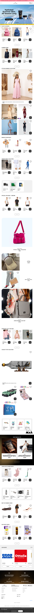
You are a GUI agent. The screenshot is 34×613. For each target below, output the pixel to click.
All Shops (3, 589)
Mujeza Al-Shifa (5, 536)
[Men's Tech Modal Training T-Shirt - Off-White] (27, 201)
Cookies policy (5, 609)
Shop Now (8, 566)
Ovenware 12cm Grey (21, 496)
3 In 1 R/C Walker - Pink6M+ (20, 427)
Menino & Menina (5, 38)
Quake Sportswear (14, 171)
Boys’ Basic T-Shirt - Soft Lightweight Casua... (25, 343)
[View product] (9, 39)
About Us (24, 589)
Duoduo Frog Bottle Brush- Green (25, 480)
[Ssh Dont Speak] (9, 408)
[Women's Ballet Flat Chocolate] (6, 509)
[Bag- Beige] (11, 262)
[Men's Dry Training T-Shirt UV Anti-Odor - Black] (17, 201)
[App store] (30, 585)
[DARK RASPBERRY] (20, 118)
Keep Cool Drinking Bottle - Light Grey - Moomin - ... (6, 496)
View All (31, 547)
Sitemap (3, 592)
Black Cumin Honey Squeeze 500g (15, 538)
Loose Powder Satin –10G (25, 151)
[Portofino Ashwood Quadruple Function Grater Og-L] (28, 492)
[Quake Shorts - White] (17, 165)
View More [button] (31, 600)
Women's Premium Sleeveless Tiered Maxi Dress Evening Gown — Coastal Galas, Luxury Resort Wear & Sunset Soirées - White (25, 456)
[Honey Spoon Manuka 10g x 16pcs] (27, 530)
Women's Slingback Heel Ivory (26, 517)
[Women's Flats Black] (17, 509)
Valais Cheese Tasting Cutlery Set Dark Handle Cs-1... (13, 496)
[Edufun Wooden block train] (6, 423)
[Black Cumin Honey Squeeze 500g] (17, 530)
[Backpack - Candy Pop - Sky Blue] (17, 32)
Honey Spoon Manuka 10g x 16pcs (25, 538)
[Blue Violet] (19, 118)
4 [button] (18, 22)
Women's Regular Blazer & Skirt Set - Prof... (5, 61)
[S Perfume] (21, 185)
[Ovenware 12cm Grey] (21, 492)
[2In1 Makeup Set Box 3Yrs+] (24, 393)
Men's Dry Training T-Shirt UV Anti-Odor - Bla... (15, 209)
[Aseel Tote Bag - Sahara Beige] (11, 279)
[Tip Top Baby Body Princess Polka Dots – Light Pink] (17, 334)
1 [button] (15, 22)
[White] (2, 118)
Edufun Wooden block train (5, 427)
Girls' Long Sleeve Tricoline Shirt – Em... (5, 343)
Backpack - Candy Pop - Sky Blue (15, 40)
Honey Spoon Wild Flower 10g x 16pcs (5, 538)
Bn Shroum (9, 454)
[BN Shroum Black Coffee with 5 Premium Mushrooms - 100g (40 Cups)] (9, 445)
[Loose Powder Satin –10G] (27, 143)
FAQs (23, 592)
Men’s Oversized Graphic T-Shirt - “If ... (5, 173)
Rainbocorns (12, 426)
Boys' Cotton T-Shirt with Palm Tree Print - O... (26, 40)
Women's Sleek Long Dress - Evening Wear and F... (15, 61)
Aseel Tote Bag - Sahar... (28, 279)
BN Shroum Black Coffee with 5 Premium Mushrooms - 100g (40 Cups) (9, 456)
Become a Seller (14, 589)
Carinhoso (25, 38)
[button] (32, 3)
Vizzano (25, 515)
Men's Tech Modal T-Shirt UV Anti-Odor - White (5, 209)
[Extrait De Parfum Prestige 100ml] (13, 185)
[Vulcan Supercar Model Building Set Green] (9, 393)
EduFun (4, 426)
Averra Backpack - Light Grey (19, 320)
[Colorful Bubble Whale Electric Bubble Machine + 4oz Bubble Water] (28, 423)
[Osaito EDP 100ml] (6, 185)
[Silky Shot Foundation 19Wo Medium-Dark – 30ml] (6, 143)
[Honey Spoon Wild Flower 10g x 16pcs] (6, 530)
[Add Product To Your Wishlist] (9, 29)
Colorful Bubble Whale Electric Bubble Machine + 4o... (27, 427)
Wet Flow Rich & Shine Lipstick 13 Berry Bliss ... (15, 151)
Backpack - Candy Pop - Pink (5, 39)
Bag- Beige (28, 261)
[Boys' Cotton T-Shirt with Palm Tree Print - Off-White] (27, 32)
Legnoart (11, 495)
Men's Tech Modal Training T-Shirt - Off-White (26, 209)
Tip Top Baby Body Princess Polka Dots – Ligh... (15, 343)
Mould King (4, 382)
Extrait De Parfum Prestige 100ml (13, 189)
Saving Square (15, 478)
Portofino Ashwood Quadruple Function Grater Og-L (28, 496)
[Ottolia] (21, 556)
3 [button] (17, 22)
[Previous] (16, 45)
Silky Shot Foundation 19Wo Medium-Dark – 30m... (4, 151)
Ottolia (16, 563)
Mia (13, 149)
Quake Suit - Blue (26, 172)
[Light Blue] (3, 118)
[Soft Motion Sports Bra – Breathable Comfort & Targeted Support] (24, 111)
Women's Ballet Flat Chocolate (5, 516)
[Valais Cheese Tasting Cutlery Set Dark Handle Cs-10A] (13, 492)
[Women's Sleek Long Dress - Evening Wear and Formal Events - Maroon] (17, 53)
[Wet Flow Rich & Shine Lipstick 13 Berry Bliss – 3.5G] (17, 143)
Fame (24, 454)
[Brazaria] (8, 556)
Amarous (4, 478)
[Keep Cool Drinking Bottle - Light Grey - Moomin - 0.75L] (6, 492)
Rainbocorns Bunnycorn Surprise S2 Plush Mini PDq (12, 427)
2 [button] (16, 22)
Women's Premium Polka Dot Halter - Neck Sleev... (26, 61)
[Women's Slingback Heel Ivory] (27, 509)
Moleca (3, 515)
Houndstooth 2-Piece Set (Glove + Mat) (15, 480)
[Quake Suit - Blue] (27, 165)
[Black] (18, 118)
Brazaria (3, 563)
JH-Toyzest (26, 426)
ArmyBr (3, 207)
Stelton (4, 495)
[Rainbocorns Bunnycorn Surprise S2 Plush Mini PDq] (13, 423)
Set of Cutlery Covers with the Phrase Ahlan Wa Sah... (5, 480)
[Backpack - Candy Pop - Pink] (6, 32)
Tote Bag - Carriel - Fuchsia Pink (19, 249)
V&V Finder (28, 278)
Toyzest (19, 426)
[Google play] (25, 585)
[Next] (18, 45)
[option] (17, 14)
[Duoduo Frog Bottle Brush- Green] (27, 472)
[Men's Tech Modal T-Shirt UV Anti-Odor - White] (6, 201)
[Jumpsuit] (24, 127)
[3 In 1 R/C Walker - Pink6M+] (21, 423)
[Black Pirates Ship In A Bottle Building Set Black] (17, 365)
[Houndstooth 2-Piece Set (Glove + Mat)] (17, 472)
